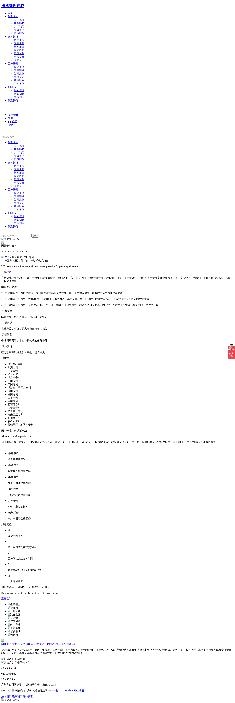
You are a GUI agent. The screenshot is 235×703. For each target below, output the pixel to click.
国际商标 (19, 50)
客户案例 (13, 63)
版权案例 (19, 80)
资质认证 (19, 60)
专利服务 (19, 43)
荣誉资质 (19, 29)
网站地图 (79, 690)
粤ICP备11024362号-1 (61, 690)
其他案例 (19, 83)
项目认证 (19, 77)
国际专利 (19, 53)
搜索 (35, 235)
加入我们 (19, 26)
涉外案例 (19, 73)
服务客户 (19, 23)
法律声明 (28, 696)
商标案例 (19, 66)
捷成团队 (19, 33)
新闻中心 (13, 87)
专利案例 (19, 70)
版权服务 (19, 46)
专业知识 (19, 97)
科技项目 (19, 56)
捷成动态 (19, 93)
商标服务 (19, 40)
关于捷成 (13, 16)
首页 (10, 13)
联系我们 (13, 100)
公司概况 (19, 19)
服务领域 (13, 36)
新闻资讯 (19, 90)
